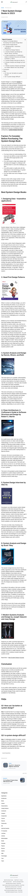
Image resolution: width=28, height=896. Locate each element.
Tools (2, 858)
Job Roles (3, 833)
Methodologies (4, 838)
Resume (3, 848)
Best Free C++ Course (19, 879)
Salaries (3, 850)
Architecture (3, 798)
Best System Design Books (10, 44)
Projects (5, 778)
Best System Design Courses (16, 657)
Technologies (4, 855)
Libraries (3, 835)
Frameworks (4, 823)
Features (3, 820)
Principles (3, 843)
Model (2, 840)
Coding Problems (4, 808)
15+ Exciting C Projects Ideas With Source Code (10, 781)
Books (2, 7)
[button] (2, 1)
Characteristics (4, 805)
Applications (4, 795)
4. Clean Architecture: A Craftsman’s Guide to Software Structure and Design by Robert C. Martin (15, 57)
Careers (3, 803)
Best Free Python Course (8, 879)
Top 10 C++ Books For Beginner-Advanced (14, 766)
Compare (3, 813)
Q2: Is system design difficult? (12, 76)
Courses (3, 818)
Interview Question (5, 828)
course (19, 81)
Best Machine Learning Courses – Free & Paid (13, 886)
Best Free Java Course (7, 881)
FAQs (4, 71)
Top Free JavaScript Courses (18, 881)
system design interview (16, 129)
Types (2, 860)
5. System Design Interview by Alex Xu (15, 60)
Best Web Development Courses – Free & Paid (14, 891)
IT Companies (4, 830)
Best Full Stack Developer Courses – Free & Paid (13, 890)
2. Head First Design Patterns (12, 50)
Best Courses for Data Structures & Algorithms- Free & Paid (13, 885)
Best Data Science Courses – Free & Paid (13, 883)
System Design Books (6, 753)
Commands (3, 810)
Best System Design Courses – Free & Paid (13, 888)
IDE (2, 825)
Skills (2, 853)
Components (4, 815)
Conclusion (6, 69)
